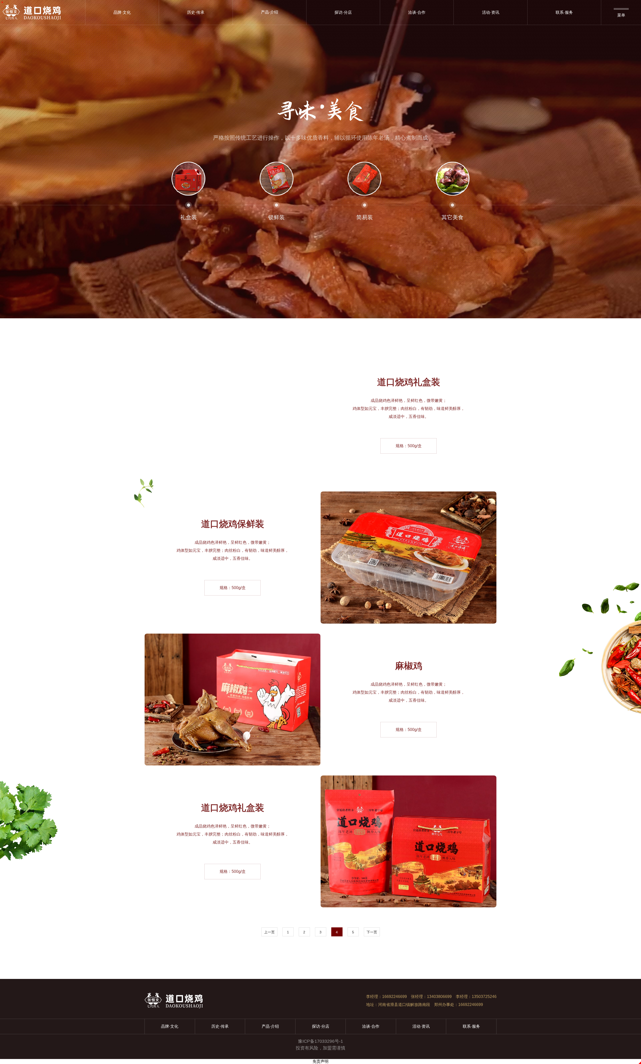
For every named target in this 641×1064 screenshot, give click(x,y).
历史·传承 (195, 12)
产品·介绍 (270, 1026)
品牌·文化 (122, 12)
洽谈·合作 (416, 12)
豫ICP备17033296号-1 (320, 1041)
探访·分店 (343, 12)
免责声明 (320, 1061)
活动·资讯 (490, 12)
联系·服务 (564, 12)
